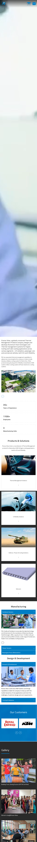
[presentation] (16, 732)
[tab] (18, 612)
